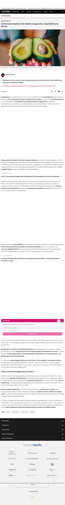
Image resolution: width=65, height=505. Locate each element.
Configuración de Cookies (35, 483)
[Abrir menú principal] (62, 11)
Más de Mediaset (7, 438)
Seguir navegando (8, 434)
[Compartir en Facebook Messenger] (59, 91)
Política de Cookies (46, 483)
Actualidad (5, 421)
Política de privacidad (23, 483)
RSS (63, 483)
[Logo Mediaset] (32, 446)
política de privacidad (12, 330)
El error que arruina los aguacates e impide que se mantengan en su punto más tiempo (30, 176)
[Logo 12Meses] (52, 470)
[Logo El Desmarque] (32, 458)
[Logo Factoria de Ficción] (53, 459)
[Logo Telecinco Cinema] (32, 469)
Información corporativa (11, 483)
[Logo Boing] (12, 464)
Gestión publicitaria (56, 483)
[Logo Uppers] (12, 470)
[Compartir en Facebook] (62, 91)
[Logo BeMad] (52, 464)
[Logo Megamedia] (33, 491)
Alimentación (6, 16)
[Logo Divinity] (12, 459)
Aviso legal (2, 483)
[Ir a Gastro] (6, 12)
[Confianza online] (32, 499)
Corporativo (6, 429)
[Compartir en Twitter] (55, 91)
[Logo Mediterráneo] (52, 475)
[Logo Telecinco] (32, 453)
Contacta (32, 484)
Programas (5, 425)
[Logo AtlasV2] (12, 475)
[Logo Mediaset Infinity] (12, 453)
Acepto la (10, 330)
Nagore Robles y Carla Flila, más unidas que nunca (14, 8)
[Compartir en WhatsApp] (51, 91)
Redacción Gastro (10, 74)
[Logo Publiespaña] (32, 475)
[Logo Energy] (32, 464)
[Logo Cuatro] (52, 453)
